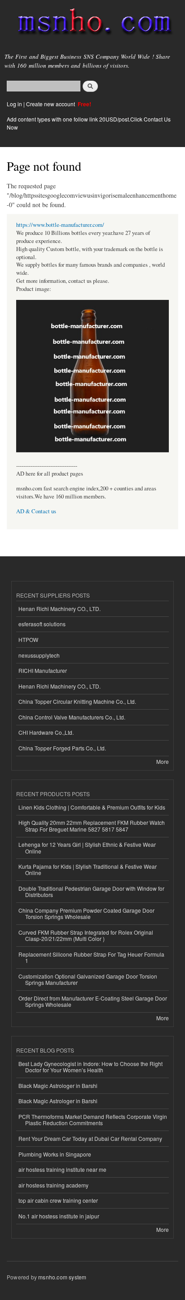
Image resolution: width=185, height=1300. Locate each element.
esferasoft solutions (42, 624)
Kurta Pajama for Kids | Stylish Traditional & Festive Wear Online (87, 869)
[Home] (91, 23)
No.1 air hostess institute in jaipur (58, 1216)
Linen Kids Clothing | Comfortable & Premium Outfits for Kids (91, 807)
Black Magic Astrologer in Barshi (57, 1085)
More (162, 761)
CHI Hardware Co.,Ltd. (46, 732)
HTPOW (28, 639)
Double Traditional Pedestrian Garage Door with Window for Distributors (91, 891)
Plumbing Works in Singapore (54, 1154)
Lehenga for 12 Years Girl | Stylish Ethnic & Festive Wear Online (87, 847)
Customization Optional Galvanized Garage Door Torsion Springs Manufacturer (87, 979)
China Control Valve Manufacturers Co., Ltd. (71, 717)
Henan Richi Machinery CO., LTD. (59, 608)
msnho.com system (62, 1277)
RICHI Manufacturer (42, 670)
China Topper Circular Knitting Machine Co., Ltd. (77, 701)
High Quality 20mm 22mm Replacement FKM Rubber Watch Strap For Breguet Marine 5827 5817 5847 (91, 825)
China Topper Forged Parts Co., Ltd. (62, 748)
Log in (14, 104)
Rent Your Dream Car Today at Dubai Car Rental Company (90, 1138)
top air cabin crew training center (58, 1200)
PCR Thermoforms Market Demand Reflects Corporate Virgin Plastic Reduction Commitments (92, 1120)
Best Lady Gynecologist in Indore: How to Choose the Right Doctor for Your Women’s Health (90, 1067)
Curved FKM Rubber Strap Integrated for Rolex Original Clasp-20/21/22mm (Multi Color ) (85, 935)
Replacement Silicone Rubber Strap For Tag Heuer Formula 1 (91, 957)
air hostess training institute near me (62, 1169)
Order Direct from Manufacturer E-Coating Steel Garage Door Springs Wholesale (92, 1001)
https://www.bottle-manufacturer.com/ (60, 225)
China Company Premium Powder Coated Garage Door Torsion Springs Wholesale (86, 913)
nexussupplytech (39, 655)
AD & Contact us (36, 511)
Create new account (51, 104)
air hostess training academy (53, 1185)
